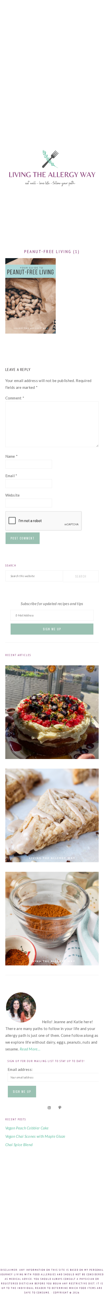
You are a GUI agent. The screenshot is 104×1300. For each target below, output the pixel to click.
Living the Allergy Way (52, 181)
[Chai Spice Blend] (52, 964)
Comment (14, 398)
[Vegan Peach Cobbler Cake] (52, 757)
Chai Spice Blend (19, 1144)
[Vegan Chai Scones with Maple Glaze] (52, 860)
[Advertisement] (52, 62)
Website (12, 495)
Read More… (30, 1049)
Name (11, 456)
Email (11, 475)
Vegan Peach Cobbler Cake (27, 1128)
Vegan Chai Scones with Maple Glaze (35, 1136)
